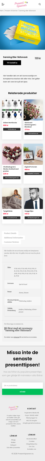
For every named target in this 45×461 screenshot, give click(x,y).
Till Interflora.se (33, 133)
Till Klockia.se (12, 129)
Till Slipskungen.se (33, 218)
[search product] (40, 4)
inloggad (16, 337)
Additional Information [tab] (13, 238)
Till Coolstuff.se (12, 63)
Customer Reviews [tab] (11, 242)
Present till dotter (11, 11)
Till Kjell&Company (33, 173)
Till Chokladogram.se (12, 178)
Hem (1, 11)
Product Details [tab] (10, 233)
